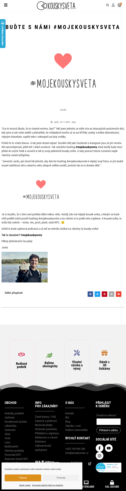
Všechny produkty (14, 450)
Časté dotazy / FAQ (45, 416)
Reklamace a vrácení (46, 437)
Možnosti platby (44, 425)
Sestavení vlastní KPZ (16, 458)
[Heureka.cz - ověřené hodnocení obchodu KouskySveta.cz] (109, 471)
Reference (40, 441)
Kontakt (69, 413)
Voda (7, 438)
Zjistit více (22, 388)
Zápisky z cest (73, 425)
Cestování (10, 430)
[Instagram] (99, 456)
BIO (67, 417)
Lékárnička (10, 425)
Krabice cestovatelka (76, 430)
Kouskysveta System (16, 421)
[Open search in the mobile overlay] (107, 4)
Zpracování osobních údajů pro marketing (47, 485)
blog (74, 122)
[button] (90, 294)
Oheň (7, 434)
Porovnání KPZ (13, 454)
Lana (7, 442)
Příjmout (23, 477)
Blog (67, 421)
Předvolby (61, 477)
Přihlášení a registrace (47, 433)
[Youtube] (109, 448)
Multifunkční (11, 446)
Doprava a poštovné (46, 420)
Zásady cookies (25, 485)
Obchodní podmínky (46, 429)
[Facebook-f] (99, 448)
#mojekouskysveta (86, 147)
